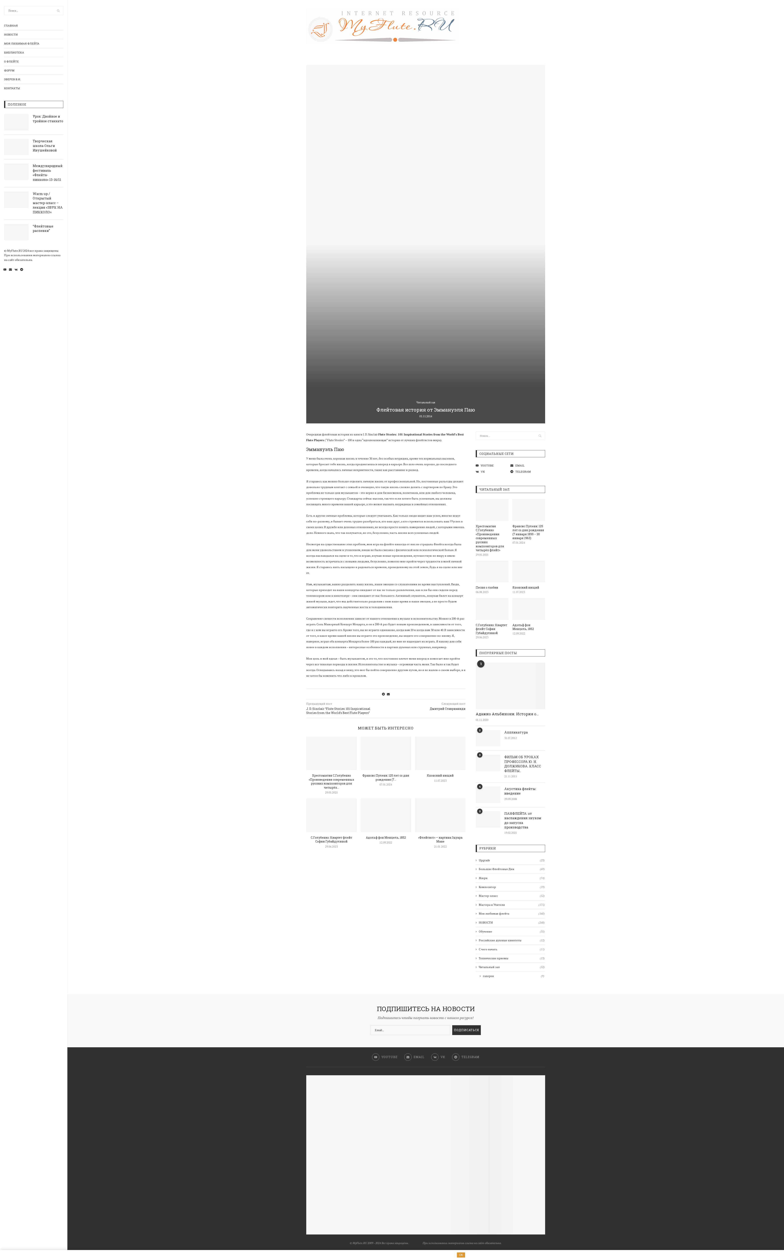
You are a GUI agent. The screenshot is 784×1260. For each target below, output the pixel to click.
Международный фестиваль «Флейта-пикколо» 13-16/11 (47, 172)
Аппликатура (516, 732)
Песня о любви (487, 587)
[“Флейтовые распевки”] (16, 232)
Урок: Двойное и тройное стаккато (48, 118)
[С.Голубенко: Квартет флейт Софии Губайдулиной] (331, 815)
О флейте (11, 61)
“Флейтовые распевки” (43, 228)
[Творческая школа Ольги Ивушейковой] (16, 147)
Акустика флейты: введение (520, 791)
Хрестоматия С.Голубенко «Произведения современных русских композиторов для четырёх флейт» (490, 538)
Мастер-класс (512, 896)
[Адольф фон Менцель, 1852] (386, 815)
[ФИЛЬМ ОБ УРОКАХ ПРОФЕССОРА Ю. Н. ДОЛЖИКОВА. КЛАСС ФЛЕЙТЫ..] (488, 763)
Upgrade (512, 860)
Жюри (512, 878)
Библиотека (14, 52)
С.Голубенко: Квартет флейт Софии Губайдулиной (331, 840)
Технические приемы (512, 958)
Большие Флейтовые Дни (512, 869)
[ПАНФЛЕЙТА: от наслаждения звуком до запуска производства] (488, 819)
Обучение (512, 931)
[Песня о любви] (492, 571)
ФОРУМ (9, 70)
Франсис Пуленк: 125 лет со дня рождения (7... (385, 777)
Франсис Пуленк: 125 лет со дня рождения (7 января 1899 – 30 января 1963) (528, 532)
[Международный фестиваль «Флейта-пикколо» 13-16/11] (16, 172)
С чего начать (512, 949)
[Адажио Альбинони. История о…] (510, 686)
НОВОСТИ (11, 34)
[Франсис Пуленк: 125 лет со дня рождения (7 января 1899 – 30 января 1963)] (386, 753)
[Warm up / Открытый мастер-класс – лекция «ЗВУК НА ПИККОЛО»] (16, 199)
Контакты (12, 88)
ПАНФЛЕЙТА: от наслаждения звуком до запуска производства (522, 820)
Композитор (512, 887)
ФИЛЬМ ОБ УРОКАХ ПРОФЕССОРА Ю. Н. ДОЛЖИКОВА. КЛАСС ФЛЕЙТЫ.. (522, 764)
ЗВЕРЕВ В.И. (12, 79)
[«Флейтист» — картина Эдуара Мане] (440, 815)
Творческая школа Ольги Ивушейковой (45, 145)
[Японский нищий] (440, 753)
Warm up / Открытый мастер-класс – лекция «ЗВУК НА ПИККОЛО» (48, 202)
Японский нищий (440, 775)
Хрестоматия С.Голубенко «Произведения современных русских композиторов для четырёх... (331, 781)
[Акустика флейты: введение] (488, 795)
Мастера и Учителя (512, 905)
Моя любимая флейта (21, 43)
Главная (11, 25)
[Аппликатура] (488, 738)
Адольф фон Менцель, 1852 (386, 837)
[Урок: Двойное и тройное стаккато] (16, 122)
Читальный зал (425, 402)
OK (461, 1255)
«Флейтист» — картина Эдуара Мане (440, 840)
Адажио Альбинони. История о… (507, 713)
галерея (513, 976)
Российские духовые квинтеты (512, 940)
